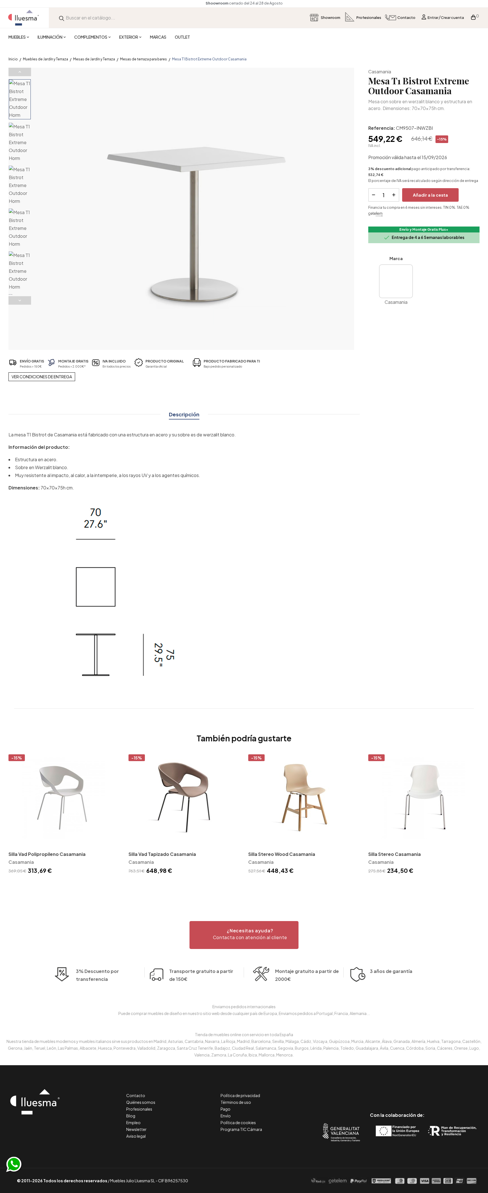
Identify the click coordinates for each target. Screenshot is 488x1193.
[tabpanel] (64, 815)
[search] (62, 17)
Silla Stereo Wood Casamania (281, 854)
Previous (19, 72)
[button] (244, 935)
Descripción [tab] (184, 414)
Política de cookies (238, 1122)
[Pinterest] (384, 1091)
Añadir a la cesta (430, 194)
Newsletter (136, 1129)
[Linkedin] (397, 1091)
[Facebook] (371, 1091)
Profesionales (139, 1108)
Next (19, 300)
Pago (225, 1108)
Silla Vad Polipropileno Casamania (47, 854)
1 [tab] (244, 885)
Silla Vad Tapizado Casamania (162, 854)
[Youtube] (422, 1091)
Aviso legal (136, 1136)
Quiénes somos (140, 1102)
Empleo (133, 1122)
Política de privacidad (240, 1095)
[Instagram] (409, 1091)
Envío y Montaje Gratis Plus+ (423, 229)
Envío (226, 1115)
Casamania (379, 71)
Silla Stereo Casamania (394, 854)
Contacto (135, 1095)
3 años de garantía (391, 971)
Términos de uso (236, 1102)
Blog (130, 1115)
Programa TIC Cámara (241, 1129)
